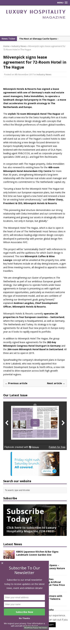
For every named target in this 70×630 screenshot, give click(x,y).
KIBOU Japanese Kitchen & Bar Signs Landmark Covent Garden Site (37, 553)
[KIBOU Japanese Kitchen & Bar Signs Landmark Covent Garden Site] (9, 557)
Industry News (43, 74)
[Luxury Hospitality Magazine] (36, 19)
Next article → (56, 383)
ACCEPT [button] (50, 624)
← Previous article (16, 383)
